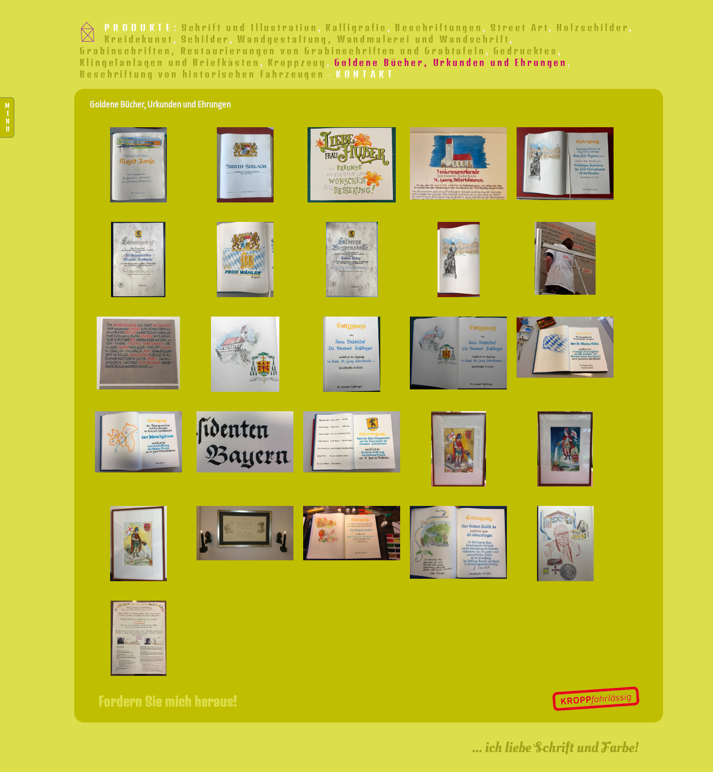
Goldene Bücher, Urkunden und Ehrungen (450, 62)
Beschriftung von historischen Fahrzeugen (202, 74)
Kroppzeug (297, 62)
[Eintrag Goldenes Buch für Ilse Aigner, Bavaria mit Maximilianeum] (565, 163)
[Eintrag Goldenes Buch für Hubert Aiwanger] (244, 259)
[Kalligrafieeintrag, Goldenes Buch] (565, 347)
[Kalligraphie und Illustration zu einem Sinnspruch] (244, 533)
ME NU (7, 117)
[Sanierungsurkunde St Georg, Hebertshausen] (458, 163)
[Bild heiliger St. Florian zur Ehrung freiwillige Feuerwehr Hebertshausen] (458, 449)
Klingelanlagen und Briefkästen (169, 62)
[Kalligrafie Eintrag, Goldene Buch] (138, 441)
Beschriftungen (439, 27)
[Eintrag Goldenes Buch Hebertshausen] (458, 542)
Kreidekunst (138, 39)
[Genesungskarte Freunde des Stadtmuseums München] (351, 164)
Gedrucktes (525, 50)
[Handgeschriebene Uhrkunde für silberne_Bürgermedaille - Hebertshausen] (351, 259)
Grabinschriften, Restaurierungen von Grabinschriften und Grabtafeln (282, 50)
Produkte (138, 27)
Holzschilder (592, 27)
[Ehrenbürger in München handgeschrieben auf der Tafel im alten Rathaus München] (138, 353)
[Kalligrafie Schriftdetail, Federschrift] (244, 441)
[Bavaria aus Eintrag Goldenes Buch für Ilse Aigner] (458, 259)
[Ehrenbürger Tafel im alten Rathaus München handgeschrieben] (565, 258)
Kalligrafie (356, 27)
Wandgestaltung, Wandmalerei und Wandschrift (373, 39)
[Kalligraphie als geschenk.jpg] (138, 638)
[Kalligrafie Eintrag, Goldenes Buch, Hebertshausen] (351, 441)
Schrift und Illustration (249, 27)
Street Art (519, 27)
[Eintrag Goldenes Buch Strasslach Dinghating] (565, 543)
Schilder (205, 39)
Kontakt (366, 74)
